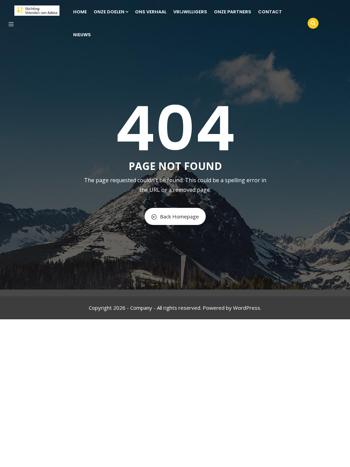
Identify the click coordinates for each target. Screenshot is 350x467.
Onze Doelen (109, 12)
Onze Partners (232, 12)
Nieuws (82, 34)
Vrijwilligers (190, 12)
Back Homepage (179, 216)
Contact (270, 12)
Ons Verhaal (150, 12)
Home (80, 12)
